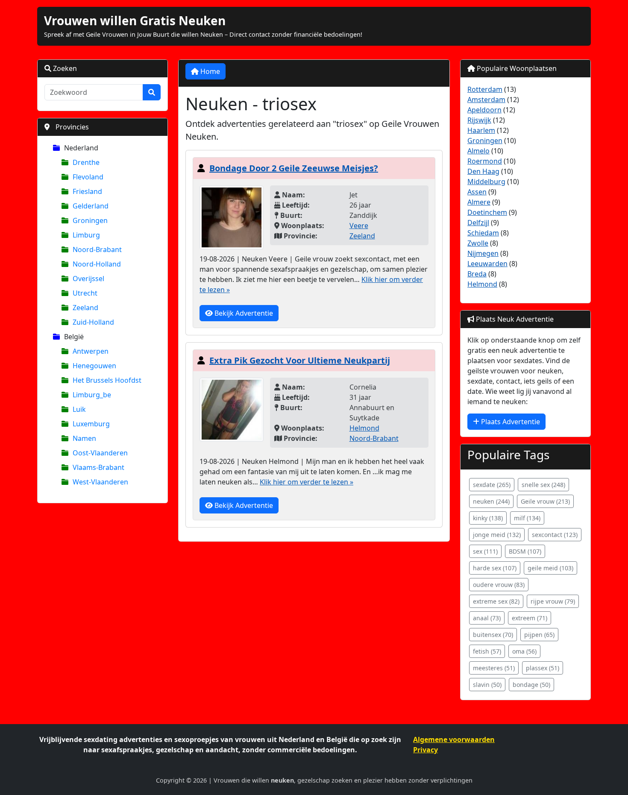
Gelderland (91, 206)
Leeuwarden (487, 263)
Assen (477, 192)
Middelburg (486, 181)
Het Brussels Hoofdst (107, 380)
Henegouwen (94, 365)
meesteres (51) (494, 668)
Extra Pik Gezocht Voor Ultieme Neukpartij (299, 360)
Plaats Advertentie (509, 421)
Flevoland (88, 177)
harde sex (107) (494, 568)
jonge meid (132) (497, 535)
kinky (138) (488, 518)
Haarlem (481, 130)
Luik (79, 409)
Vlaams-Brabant (98, 467)
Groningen (90, 220)
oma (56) (524, 651)
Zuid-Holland (93, 322)
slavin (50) (487, 685)
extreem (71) (529, 618)
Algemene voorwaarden (454, 739)
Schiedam (483, 233)
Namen (84, 438)
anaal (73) (487, 618)
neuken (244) (491, 501)
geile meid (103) (550, 568)
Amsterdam (486, 99)
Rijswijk (479, 120)
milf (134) (527, 518)
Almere (478, 202)
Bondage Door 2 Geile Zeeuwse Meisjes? (293, 168)
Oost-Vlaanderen (100, 453)
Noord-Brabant (97, 249)
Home (209, 71)
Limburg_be (92, 394)
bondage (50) (531, 685)
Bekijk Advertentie (243, 313)
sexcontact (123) (555, 535)
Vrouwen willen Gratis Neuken (135, 20)
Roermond (484, 161)
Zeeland (85, 307)
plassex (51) (542, 668)
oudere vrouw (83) (499, 585)
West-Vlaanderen (100, 482)
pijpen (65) (539, 635)
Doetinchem (487, 212)
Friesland (87, 191)
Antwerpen (91, 351)
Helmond (364, 428)
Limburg (86, 235)
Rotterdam (484, 89)
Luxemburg (91, 423)
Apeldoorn (484, 109)
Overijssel (88, 278)
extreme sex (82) (496, 601)
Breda (477, 274)
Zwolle (477, 243)
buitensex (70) (493, 635)
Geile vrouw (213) (545, 501)
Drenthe (86, 162)
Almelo (478, 150)
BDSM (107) (525, 551)
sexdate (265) (492, 485)
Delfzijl (478, 222)
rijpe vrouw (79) (553, 601)
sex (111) (485, 551)
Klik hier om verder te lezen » (306, 482)
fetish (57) (487, 651)
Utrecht (85, 293)
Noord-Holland (97, 264)
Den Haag (483, 171)
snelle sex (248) (543, 485)
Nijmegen (483, 253)
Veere (358, 225)
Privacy (425, 749)
